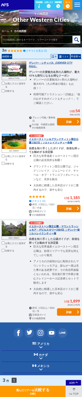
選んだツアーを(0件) (33, 391)
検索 (76, 39)
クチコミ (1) (38, 201)
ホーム (5, 31)
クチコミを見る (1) (36, 50)
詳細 (69, 121)
